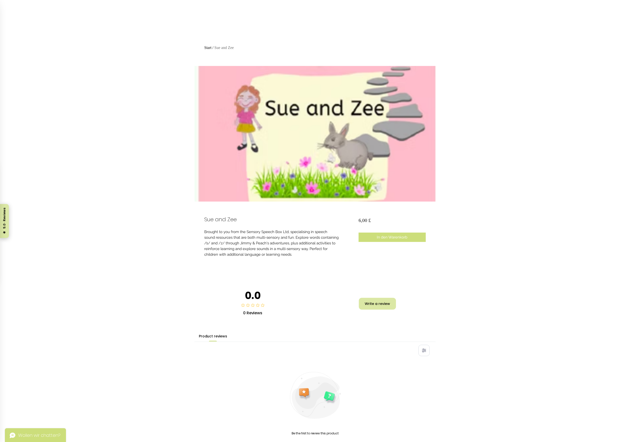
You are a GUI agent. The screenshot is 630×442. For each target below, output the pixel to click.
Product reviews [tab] (213, 336)
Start (207, 48)
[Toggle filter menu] (424, 350)
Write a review (377, 303)
